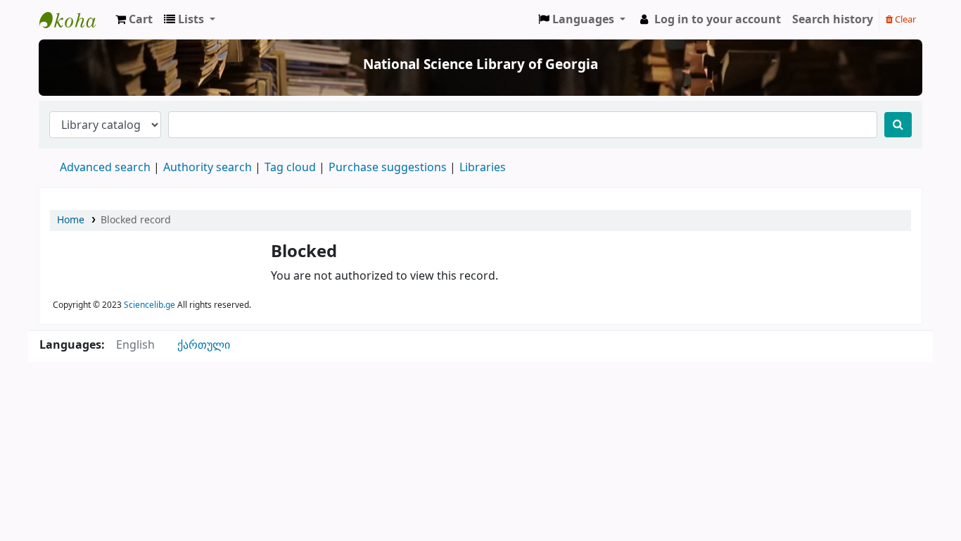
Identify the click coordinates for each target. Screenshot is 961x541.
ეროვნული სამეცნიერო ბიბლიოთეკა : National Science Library (74, 20)
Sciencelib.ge (149, 305)
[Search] (898, 124)
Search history (832, 19)
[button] (134, 20)
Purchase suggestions (388, 167)
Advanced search (105, 167)
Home (70, 220)
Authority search (207, 167)
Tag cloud (290, 167)
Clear (904, 19)
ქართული (203, 345)
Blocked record (136, 220)
